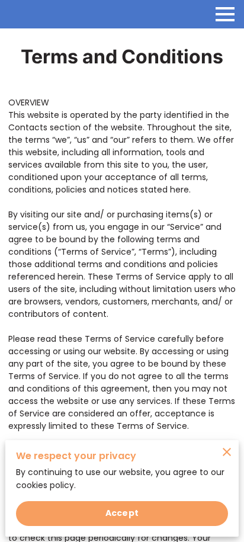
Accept (122, 513)
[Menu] (225, 14)
